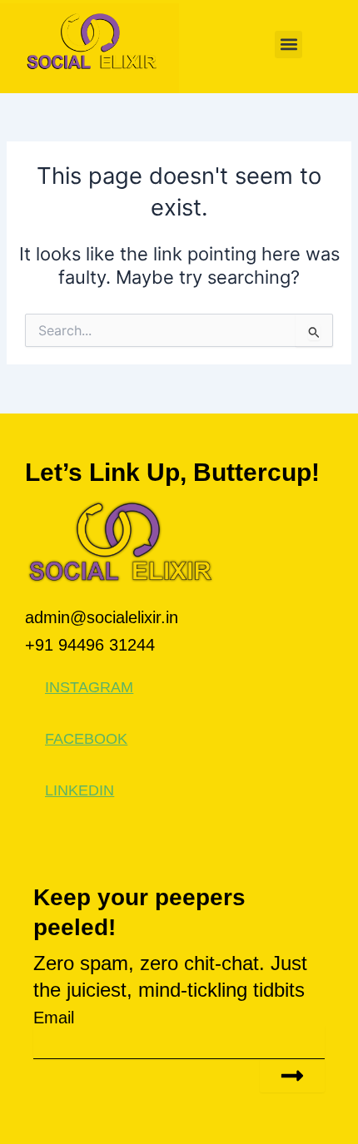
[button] (288, 44)
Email (53, 1017)
